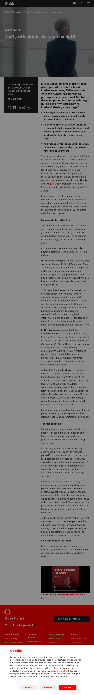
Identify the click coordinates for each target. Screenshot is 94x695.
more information (59, 671)
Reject (28, 687)
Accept (67, 687)
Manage (48, 687)
